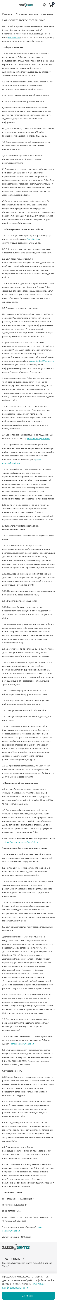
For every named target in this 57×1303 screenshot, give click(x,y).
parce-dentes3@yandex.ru (42, 361)
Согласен (28, 1296)
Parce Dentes (14, 37)
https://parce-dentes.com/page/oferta (21, 842)
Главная (7, 14)
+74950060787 (13, 1259)
